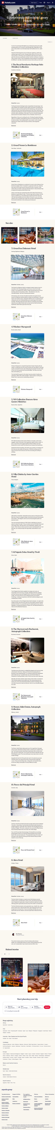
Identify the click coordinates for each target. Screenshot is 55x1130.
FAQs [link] (14, 1098)
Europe (5, 1052)
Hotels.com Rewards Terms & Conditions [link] (38, 1109)
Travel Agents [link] (26, 1109)
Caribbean (5, 1042)
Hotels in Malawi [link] (5, 1105)
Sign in (48, 2)
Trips (40, 2)
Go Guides (5, 38)
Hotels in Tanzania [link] (5, 1110)
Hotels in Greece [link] (5, 1112)
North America (7, 1075)
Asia (4, 1029)
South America (7, 1080)
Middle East (6, 1069)
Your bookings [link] (15, 1096)
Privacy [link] (35, 1098)
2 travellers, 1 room (38, 1008)
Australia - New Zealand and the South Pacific (15, 1036)
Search (47, 1007)
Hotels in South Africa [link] (6, 1096)
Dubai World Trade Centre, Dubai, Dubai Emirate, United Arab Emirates (12, 1008)
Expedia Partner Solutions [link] (26, 1104)
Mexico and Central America (10, 1063)
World (7, 8)
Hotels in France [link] (5, 1115)
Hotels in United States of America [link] (5, 1103)
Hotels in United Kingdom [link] (5, 1099)
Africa (4, 1023)
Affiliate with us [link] (26, 1099)
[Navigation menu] (52, 2)
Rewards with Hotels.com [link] (48, 1104)
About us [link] (47, 1096)
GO (3, 8)
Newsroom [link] (25, 1101)
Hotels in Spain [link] (5, 1108)
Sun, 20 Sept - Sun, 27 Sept (25, 1008)
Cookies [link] (36, 1101)
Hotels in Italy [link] (5, 1119)
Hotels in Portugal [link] (5, 1117)
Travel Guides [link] (48, 1101)
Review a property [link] (16, 1103)
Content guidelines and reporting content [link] (38, 1104)
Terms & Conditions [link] (38, 1096)
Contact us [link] (15, 1101)
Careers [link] (46, 1098)
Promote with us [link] (26, 1107)
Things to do (15, 38)
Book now (13, 125)
